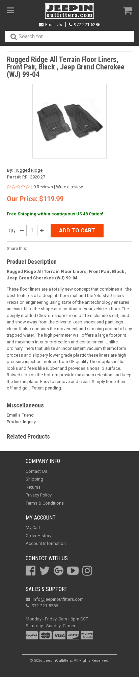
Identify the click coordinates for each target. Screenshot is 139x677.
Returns (33, 487)
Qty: (13, 230)
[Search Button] (13, 36)
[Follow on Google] (58, 570)
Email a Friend (20, 415)
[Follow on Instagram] (87, 570)
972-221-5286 (87, 24)
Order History (38, 535)
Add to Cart (77, 230)
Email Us (53, 24)
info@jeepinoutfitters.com (58, 599)
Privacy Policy (39, 495)
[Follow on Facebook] (30, 570)
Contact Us (36, 471)
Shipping (34, 479)
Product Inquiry (21, 421)
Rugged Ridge (29, 170)
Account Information (46, 543)
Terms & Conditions (45, 503)
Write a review (69, 186)
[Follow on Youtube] (73, 570)
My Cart (33, 527)
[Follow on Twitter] (44, 570)
